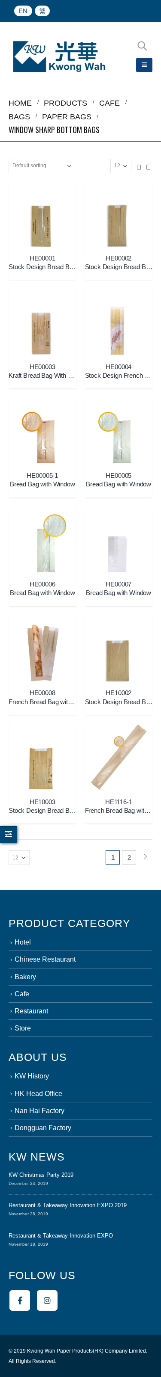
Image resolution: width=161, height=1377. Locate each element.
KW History (32, 1076)
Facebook (19, 1300)
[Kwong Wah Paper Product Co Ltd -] (59, 56)
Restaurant (31, 1011)
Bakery (25, 976)
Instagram (47, 1300)
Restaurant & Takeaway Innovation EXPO (61, 1235)
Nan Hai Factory (39, 1110)
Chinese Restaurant (45, 959)
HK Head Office (38, 1093)
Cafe (22, 994)
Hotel (23, 942)
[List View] (148, 165)
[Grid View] (139, 165)
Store (23, 1028)
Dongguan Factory (43, 1127)
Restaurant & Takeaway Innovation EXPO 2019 (68, 1205)
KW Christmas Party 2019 (41, 1175)
